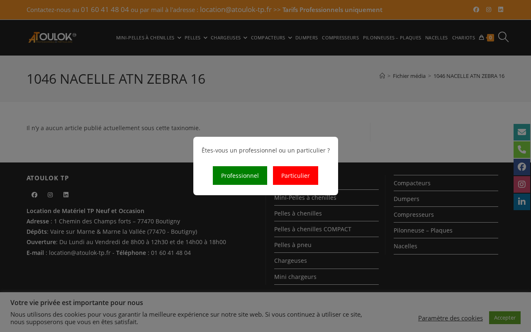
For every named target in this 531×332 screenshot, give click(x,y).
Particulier (295, 175)
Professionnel (240, 175)
